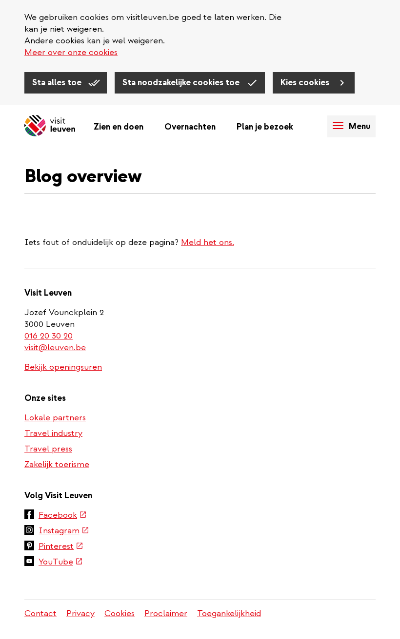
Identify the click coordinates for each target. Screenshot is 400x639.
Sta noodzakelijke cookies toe (181, 82)
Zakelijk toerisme (56, 464)
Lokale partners (55, 417)
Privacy (80, 613)
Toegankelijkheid (229, 613)
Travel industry (53, 433)
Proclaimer (165, 613)
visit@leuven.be (55, 347)
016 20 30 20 (49, 335)
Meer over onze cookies (71, 52)
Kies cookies (305, 82)
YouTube (61, 562)
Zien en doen (118, 126)
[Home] (50, 126)
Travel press (48, 448)
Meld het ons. (207, 242)
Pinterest (61, 547)
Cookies (119, 613)
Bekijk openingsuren (63, 367)
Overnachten (190, 126)
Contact (40, 613)
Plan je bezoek (265, 126)
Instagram (64, 531)
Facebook (63, 515)
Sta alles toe (57, 82)
